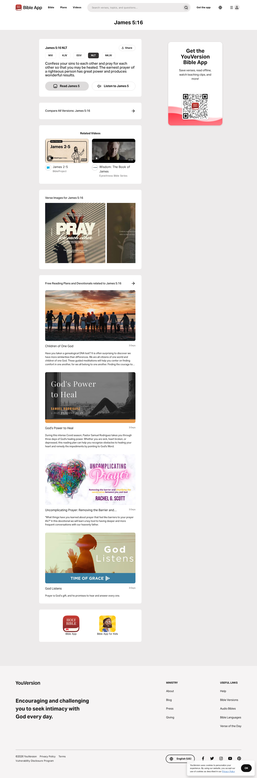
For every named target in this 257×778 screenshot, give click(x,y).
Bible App (71, 633)
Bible (51, 7)
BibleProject (60, 171)
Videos (77, 7)
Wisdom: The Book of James (114, 169)
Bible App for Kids (107, 633)
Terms (62, 756)
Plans (63, 7)
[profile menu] (234, 7)
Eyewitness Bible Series (113, 175)
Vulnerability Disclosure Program (35, 760)
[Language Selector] (220, 7)
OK (246, 768)
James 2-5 (64, 167)
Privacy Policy (48, 756)
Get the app (204, 7)
